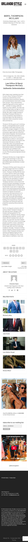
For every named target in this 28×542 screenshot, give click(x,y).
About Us (6, 538)
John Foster (6, 333)
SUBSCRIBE (21, 413)
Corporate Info (15, 538)
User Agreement (22, 510)
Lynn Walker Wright (9, 352)
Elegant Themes (14, 534)
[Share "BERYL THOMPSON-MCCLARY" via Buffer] (23, 248)
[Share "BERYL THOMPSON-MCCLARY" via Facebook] (4, 248)
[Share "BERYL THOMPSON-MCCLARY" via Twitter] (7, 248)
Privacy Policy (7, 512)
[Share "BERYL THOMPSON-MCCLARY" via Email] (14, 251)
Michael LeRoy (7, 315)
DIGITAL (10, 413)
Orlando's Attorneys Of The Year (12, 23)
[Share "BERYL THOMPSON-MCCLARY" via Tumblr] (14, 248)
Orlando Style (12, 21)
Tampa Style (12, 477)
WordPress (14, 536)
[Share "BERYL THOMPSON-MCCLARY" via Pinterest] (17, 248)
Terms (14, 540)
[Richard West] (14, 362)
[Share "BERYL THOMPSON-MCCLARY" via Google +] (10, 248)
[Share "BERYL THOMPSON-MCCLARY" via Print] (17, 251)
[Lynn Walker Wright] (14, 343)
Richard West (7, 370)
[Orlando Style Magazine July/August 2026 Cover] (14, 393)
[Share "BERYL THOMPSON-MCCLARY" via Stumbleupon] (10, 251)
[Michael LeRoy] (14, 306)
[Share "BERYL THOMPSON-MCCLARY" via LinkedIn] (20, 248)
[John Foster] (14, 325)
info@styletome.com (14, 495)
